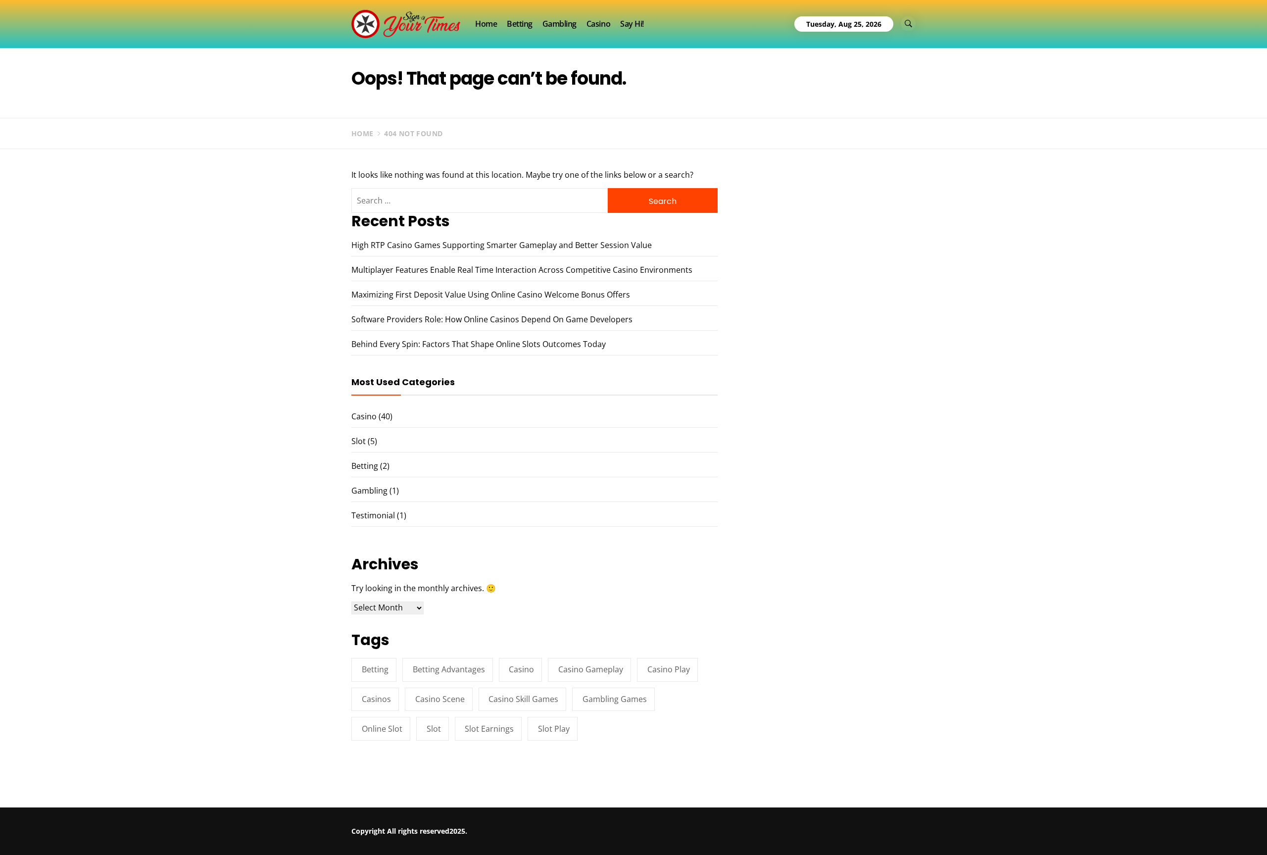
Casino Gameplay (590, 669)
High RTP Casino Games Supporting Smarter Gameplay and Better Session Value (501, 245)
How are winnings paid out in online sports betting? (767, 824)
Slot (358, 441)
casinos (376, 699)
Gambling (559, 23)
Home (486, 23)
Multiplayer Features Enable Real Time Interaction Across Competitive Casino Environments (521, 269)
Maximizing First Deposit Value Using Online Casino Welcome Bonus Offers (490, 294)
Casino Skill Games (523, 699)
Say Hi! (632, 23)
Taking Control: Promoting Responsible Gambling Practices (493, 824)
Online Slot (382, 728)
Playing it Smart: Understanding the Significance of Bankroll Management (205, 828)
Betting (520, 23)
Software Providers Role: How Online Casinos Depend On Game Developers (492, 319)
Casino (598, 23)
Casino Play (668, 669)
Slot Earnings (489, 728)
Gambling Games (615, 699)
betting (375, 669)
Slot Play (554, 728)
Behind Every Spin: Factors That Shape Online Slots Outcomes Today (478, 344)
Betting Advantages (449, 669)
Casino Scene (440, 699)
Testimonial (373, 515)
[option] (199, 834)
